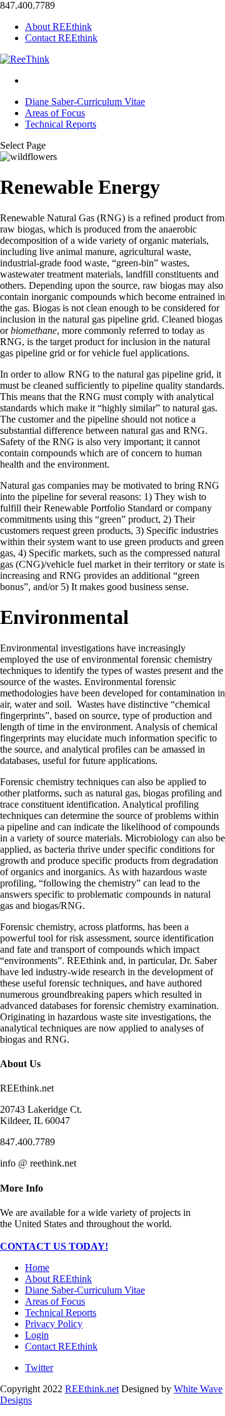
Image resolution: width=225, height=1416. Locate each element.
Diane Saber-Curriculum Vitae (85, 101)
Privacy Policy (53, 1323)
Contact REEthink (61, 38)
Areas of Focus (55, 113)
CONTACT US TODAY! (54, 1246)
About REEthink (58, 26)
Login (37, 1335)
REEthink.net (92, 1388)
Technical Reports (60, 124)
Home (37, 1267)
